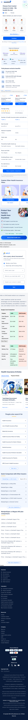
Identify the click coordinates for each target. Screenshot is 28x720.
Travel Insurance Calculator (7, 604)
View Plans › (4, 341)
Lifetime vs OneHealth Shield (8, 523)
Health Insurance (8, 90)
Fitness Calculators (7, 590)
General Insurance (7, 572)
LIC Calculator (4, 598)
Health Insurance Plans (7, 197)
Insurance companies (5, 618)
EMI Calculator (4, 596)
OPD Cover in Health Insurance (10, 463)
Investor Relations (5, 642)
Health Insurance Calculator (7, 602)
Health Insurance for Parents (9, 458)
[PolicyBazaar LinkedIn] (15, 665)
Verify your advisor (5, 640)
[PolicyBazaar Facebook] (8, 665)
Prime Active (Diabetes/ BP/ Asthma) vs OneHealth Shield (11, 547)
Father (14, 30)
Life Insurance (6, 574)
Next (14, 287)
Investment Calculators (8, 588)
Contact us (3, 638)
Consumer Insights (5, 622)
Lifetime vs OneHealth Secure (8, 526)
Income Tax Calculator (6, 592)
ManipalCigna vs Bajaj (6, 487)
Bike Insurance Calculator (6, 607)
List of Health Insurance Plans (10, 426)
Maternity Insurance (7, 431)
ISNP (2, 637)
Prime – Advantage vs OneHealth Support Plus (13, 557)
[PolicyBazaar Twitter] (12, 665)
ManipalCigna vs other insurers (9, 479)
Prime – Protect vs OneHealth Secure (10, 537)
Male (6, 12)
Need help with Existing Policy (14, 265)
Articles (2, 614)
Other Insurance (6, 581)
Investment (5, 577)
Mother (21, 30)
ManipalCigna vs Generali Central (9, 502)
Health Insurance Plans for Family (11, 436)
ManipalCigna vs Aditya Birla (8, 483)
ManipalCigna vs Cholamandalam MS (10, 494)
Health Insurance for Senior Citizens (11, 442)
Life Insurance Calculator (6, 600)
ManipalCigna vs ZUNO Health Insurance (11, 498)
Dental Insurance (6, 447)
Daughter (6, 30)
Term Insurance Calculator (7, 594)
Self (6, 22)
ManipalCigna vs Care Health (8, 491)
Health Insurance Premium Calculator (12, 452)
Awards (2, 620)
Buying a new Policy (11, 263)
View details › (10, 202)
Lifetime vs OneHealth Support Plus (10, 519)
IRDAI (2, 671)
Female (12, 12)
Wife (14, 22)
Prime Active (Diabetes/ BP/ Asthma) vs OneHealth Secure (11, 552)
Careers (2, 633)
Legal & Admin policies (6, 635)
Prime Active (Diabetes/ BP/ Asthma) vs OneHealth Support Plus (11, 541)
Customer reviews (5, 616)
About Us (3, 629)
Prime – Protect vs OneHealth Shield (10, 534)
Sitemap (3, 631)
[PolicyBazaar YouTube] (18, 665)
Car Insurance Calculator (6, 605)
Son (22, 22)
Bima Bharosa (6, 671)
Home (2, 90)
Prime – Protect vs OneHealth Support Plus (12, 530)
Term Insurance (6, 576)
